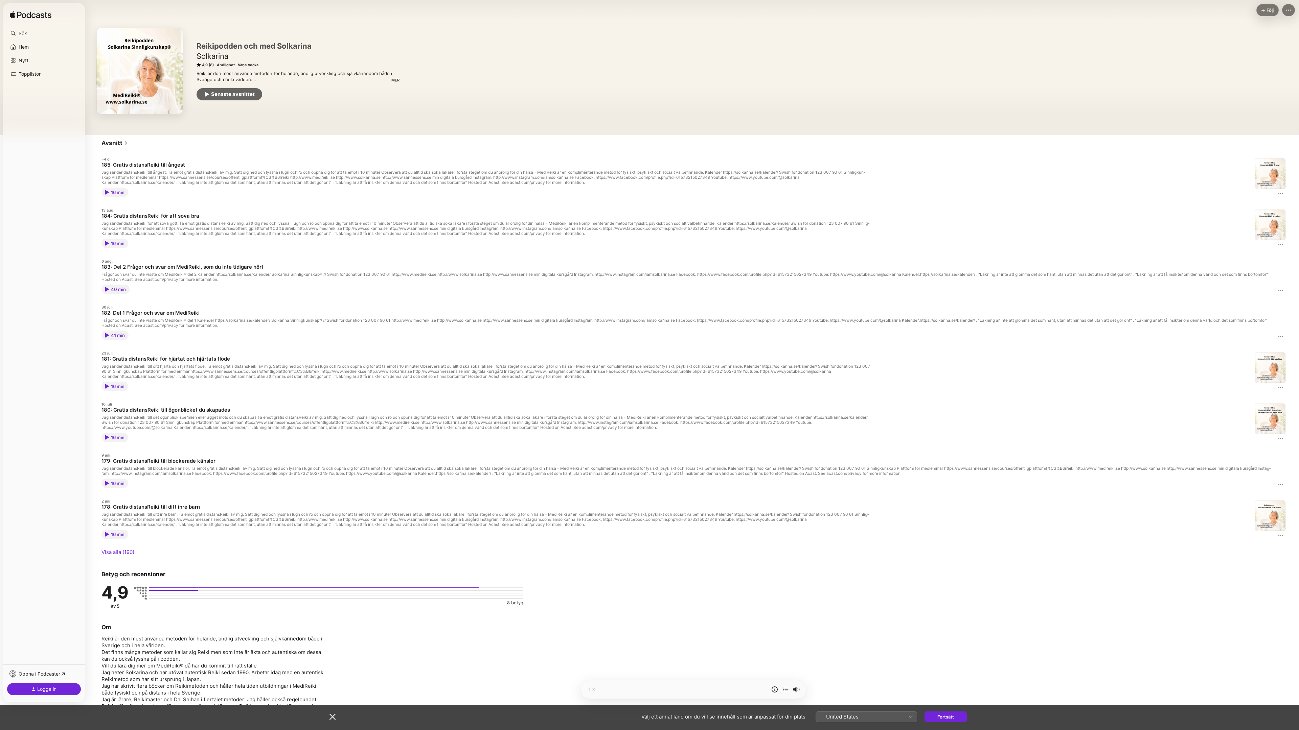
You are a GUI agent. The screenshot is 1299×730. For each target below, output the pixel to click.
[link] (114, 143)
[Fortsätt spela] (786, 689)
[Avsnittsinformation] (775, 689)
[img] (30, 15)
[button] (44, 33)
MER (395, 80)
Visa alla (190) (117, 552)
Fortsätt (945, 717)
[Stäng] (332, 717)
